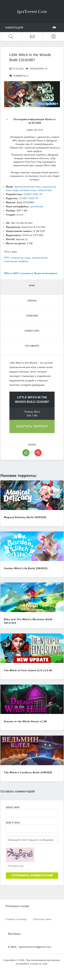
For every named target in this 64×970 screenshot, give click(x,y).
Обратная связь (42, 919)
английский (36, 206)
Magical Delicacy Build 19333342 (25, 517)
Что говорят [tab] (32, 346)
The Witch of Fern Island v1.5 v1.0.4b (28, 670)
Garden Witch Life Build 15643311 (26, 568)
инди (15, 190)
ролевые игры (28, 190)
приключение (39, 257)
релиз (20, 214)
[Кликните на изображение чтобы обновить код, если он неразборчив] (20, 855)
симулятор (17, 257)
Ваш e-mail (13, 822)
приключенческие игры (27, 186)
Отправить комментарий (32, 875)
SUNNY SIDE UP (32, 194)
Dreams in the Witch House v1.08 (25, 721)
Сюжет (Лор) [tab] (32, 331)
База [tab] (32, 285)
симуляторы (45, 190)
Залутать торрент (32, 426)
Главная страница (15, 919)
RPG (6, 257)
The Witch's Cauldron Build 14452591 (28, 772)
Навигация (14, 27)
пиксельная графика (16, 261)
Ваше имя (12, 807)
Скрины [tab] (32, 300)
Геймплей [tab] (32, 316)
